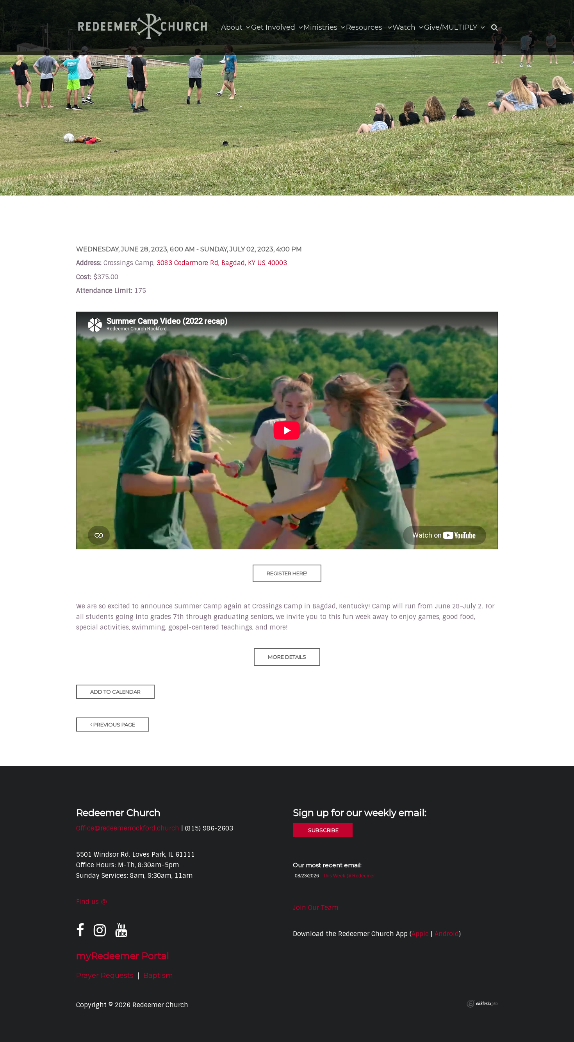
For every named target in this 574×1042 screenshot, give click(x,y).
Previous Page (113, 724)
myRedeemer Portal (122, 955)
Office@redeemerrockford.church (127, 828)
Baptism (158, 975)
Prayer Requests (105, 975)
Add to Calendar (115, 692)
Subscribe (323, 830)
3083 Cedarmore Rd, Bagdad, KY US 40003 (222, 263)
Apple (420, 934)
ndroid (449, 934)
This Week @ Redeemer (349, 876)
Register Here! (287, 573)
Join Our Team (316, 908)
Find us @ (91, 902)
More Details (287, 657)
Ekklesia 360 (482, 1004)
